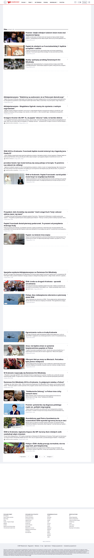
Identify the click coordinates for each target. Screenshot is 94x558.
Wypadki (5, 523)
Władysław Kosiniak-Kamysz (30, 529)
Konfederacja (71, 521)
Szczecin (49, 523)
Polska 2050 (71, 526)
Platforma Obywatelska (73, 518)
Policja (5, 520)
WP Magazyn (6, 515)
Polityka (62, 2)
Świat (30, 2)
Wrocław (49, 518)
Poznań (48, 524)
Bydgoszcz (49, 527)
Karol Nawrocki (28, 532)
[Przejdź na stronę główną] (5, 3)
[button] (79, 2)
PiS (69, 515)
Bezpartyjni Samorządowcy (74, 527)
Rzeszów (49, 535)
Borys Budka (27, 526)
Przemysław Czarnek (29, 518)
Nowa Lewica (71, 524)
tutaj (30, 555)
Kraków (48, 520)
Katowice (49, 534)
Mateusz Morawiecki (29, 517)
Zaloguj (84, 2)
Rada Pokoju (6, 518)
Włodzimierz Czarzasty (29, 527)
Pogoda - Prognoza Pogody (9, 521)
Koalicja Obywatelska (73, 517)
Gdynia (48, 531)
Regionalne (53, 2)
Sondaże (5, 524)
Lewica (70, 523)
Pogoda (46, 2)
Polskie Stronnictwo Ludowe (74, 520)
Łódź (48, 521)
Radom (48, 532)
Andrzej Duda (28, 521)
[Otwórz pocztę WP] (75, 2)
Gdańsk (48, 526)
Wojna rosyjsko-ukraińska (8, 517)
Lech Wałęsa (27, 531)
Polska (23, 2)
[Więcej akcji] (67, 32)
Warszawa (49, 517)
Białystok (49, 529)
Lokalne (48, 515)
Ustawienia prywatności (69, 546)
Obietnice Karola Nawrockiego (9, 526)
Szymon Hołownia (28, 524)
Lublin (48, 537)
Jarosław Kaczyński (29, 515)
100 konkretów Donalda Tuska (9, 527)
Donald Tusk (27, 523)
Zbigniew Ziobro (28, 520)
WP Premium (38, 2)
